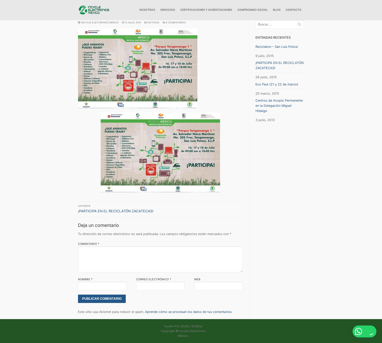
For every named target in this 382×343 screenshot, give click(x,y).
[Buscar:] (279, 24)
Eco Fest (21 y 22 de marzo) (276, 84)
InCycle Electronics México (99, 22)
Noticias (153, 22)
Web (197, 279)
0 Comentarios (175, 22)
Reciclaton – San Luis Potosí (276, 47)
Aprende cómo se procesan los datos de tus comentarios (188, 312)
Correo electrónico (153, 279)
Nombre (85, 279)
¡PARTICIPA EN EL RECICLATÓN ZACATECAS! (279, 65)
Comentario (88, 243)
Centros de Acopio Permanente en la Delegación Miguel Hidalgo (279, 105)
